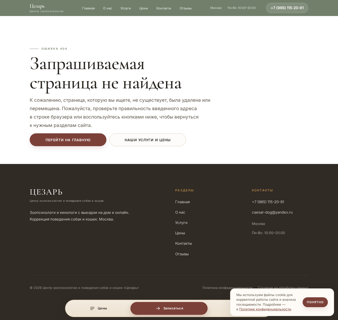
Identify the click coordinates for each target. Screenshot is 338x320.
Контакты (163, 8)
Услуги (126, 8)
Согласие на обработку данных (283, 288)
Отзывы (186, 8)
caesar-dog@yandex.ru (272, 212)
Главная (88, 8)
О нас (107, 8)
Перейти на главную (68, 140)
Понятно (315, 302)
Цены (143, 8)
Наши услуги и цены (148, 140)
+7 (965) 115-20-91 (287, 7)
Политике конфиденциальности (265, 309)
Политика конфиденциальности (227, 288)
